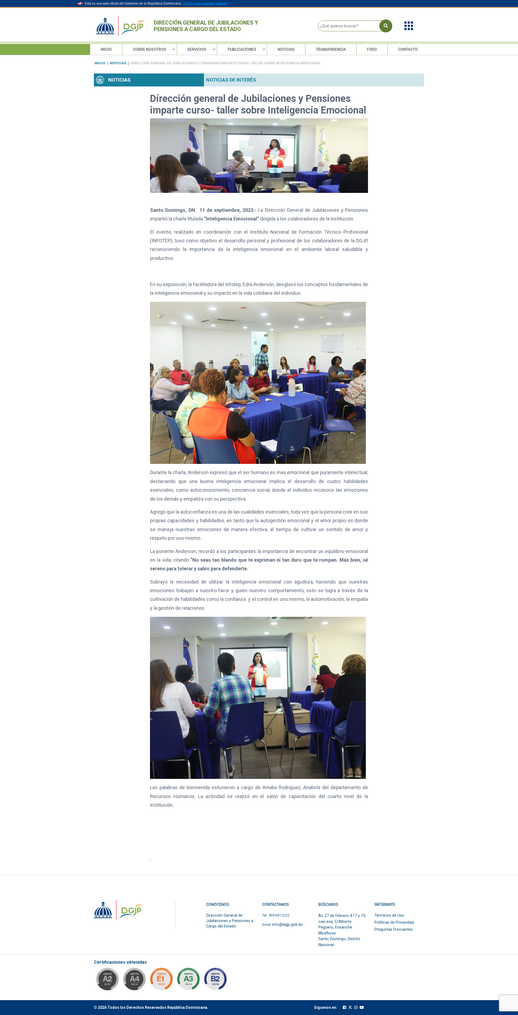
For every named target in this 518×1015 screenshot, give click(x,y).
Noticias (286, 49)
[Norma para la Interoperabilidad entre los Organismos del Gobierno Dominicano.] (134, 981)
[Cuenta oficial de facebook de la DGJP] (344, 1007)
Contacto (408, 49)
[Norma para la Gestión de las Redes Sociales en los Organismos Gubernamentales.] (161, 981)
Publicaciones (242, 49)
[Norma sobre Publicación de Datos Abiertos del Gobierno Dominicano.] (188, 981)
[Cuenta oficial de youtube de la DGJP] (362, 1007)
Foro (372, 49)
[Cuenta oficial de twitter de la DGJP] (350, 1007)
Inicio (106, 49)
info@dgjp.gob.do (287, 924)
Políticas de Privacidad (394, 922)
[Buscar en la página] (385, 25)
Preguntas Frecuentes (393, 929)
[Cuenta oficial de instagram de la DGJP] (355, 1007)
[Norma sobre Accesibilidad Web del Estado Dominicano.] (215, 981)
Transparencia (331, 49)
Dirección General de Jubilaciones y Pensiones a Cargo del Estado (206, 25)
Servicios (196, 49)
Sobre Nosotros (149, 49)
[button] (408, 25)
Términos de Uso (389, 915)
